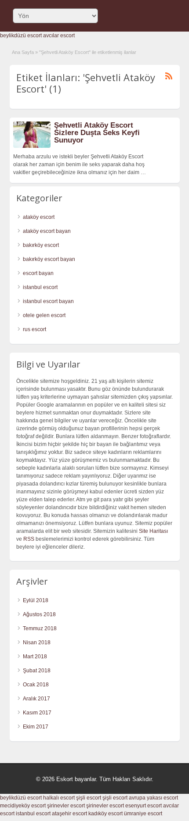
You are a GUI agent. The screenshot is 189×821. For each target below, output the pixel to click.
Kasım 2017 (37, 713)
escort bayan (38, 273)
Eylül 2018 (35, 600)
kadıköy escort (105, 813)
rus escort (34, 329)
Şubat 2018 (37, 671)
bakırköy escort (41, 245)
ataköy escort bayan (47, 231)
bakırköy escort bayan (49, 259)
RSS (28, 539)
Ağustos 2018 (39, 614)
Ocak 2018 (36, 685)
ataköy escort (39, 217)
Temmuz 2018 (40, 628)
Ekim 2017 (35, 727)
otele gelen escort (44, 315)
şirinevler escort (66, 806)
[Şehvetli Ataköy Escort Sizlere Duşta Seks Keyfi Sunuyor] (32, 146)
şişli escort (88, 798)
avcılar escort (59, 35)
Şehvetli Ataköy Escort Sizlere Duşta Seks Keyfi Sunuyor (97, 132)
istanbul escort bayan (48, 301)
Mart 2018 (35, 656)
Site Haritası (153, 531)
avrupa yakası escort (153, 798)
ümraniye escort (143, 813)
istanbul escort (40, 287)
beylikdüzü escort (21, 35)
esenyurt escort (143, 806)
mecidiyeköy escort (23, 806)
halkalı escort (59, 798)
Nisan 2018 (37, 642)
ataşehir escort (69, 813)
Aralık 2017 (36, 699)
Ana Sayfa (23, 52)
